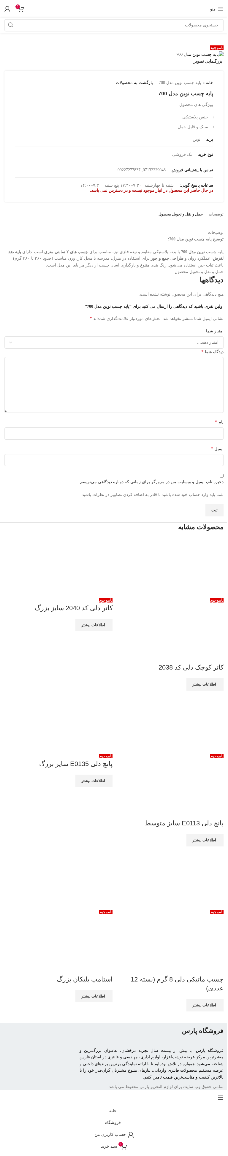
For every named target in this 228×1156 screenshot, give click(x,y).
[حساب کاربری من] (7, 9)
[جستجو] (10, 25)
